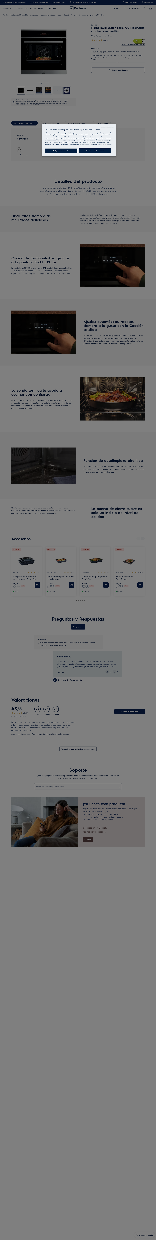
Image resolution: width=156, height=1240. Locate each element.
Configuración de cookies (61, 151)
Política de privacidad (104, 144)
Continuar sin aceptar (107, 127)
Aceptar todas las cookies (95, 151)
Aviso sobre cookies (86, 144)
